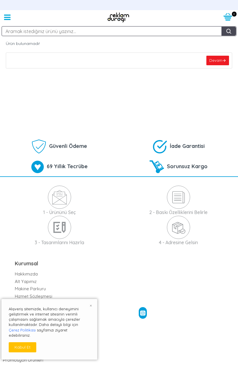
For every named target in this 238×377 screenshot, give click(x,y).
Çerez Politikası (22, 330)
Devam (215, 60)
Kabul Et (22, 347)
